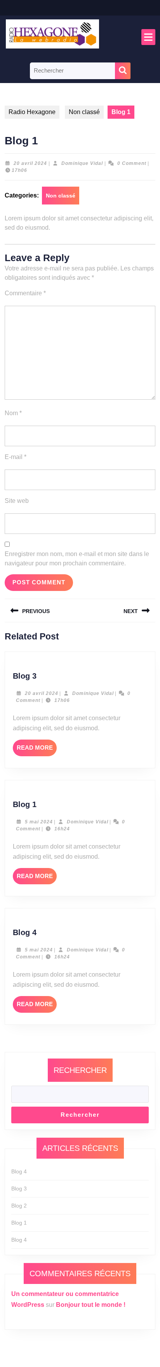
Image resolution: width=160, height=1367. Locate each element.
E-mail (15, 457)
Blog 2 (19, 1205)
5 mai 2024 (39, 822)
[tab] (148, 37)
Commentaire (25, 293)
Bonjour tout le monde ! (90, 1304)
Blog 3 (25, 676)
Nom (13, 413)
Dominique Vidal (82, 163)
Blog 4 (25, 932)
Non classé (84, 112)
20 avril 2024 (30, 163)
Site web (17, 500)
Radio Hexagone (32, 112)
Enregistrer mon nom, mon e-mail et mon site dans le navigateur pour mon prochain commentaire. (77, 559)
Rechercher (80, 1070)
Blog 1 (25, 804)
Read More (37, 750)
